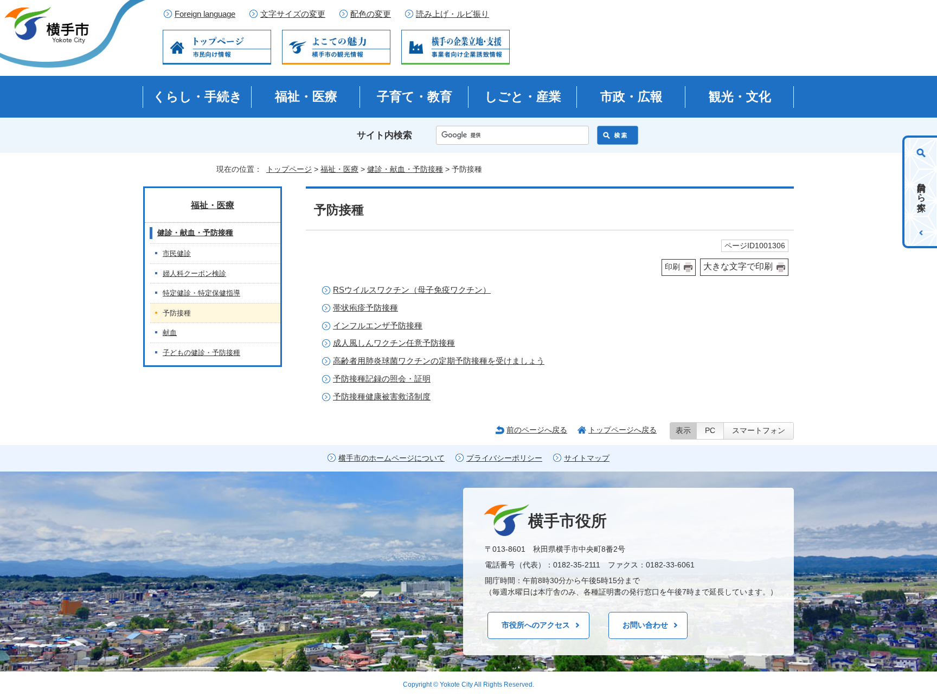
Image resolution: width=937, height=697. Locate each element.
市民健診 (177, 253)
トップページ (289, 169)
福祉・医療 (306, 96)
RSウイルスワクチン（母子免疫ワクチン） (412, 289)
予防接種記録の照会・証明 (382, 378)
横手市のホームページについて (391, 458)
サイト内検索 (384, 135)
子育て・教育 (414, 96)
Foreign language (205, 14)
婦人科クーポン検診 (194, 273)
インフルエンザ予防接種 (377, 325)
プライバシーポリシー (504, 458)
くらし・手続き (197, 96)
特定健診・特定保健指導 (201, 293)
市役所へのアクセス (536, 625)
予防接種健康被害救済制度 (382, 396)
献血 (170, 332)
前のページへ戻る (536, 429)
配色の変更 (370, 14)
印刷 (672, 267)
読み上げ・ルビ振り (452, 14)
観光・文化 (740, 96)
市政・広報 (631, 96)
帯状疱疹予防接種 (365, 307)
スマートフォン (758, 431)
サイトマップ (586, 458)
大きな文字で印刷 (738, 266)
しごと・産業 (523, 96)
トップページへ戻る (622, 429)
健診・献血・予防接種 (405, 169)
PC (710, 431)
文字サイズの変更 (292, 14)
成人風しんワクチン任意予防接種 (394, 342)
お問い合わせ (645, 625)
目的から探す (921, 191)
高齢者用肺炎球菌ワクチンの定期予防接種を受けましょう (438, 360)
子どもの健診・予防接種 (201, 352)
